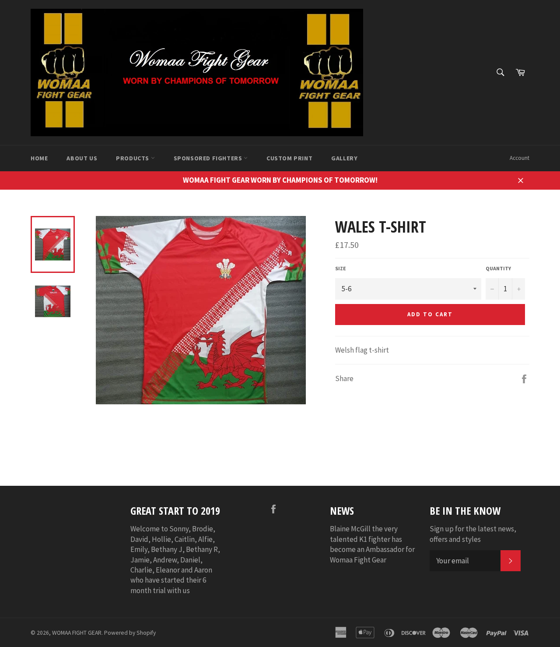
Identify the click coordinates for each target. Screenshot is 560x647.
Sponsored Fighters (209, 158)
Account (519, 158)
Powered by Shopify (130, 632)
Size (340, 268)
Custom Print (289, 158)
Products (133, 158)
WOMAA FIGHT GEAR (77, 632)
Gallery (344, 158)
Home (39, 158)
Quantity (498, 268)
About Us (81, 158)
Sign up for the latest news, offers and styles (473, 534)
